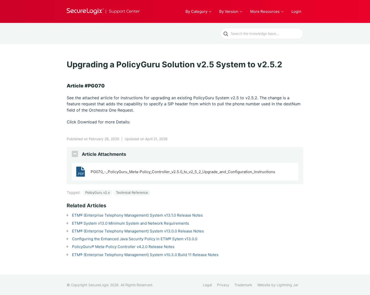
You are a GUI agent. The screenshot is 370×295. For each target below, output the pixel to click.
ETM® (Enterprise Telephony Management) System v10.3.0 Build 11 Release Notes (145, 254)
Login (296, 11)
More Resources (265, 11)
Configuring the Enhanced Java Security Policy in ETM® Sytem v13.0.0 (134, 238)
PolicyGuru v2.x (97, 192)
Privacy (223, 285)
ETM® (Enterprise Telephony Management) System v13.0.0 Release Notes (138, 231)
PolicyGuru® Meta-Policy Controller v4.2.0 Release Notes (123, 246)
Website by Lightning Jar (277, 285)
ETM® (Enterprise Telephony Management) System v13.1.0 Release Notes (137, 215)
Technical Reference (132, 192)
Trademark (243, 285)
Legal (207, 285)
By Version (228, 11)
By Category (196, 11)
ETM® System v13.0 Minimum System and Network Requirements (130, 223)
